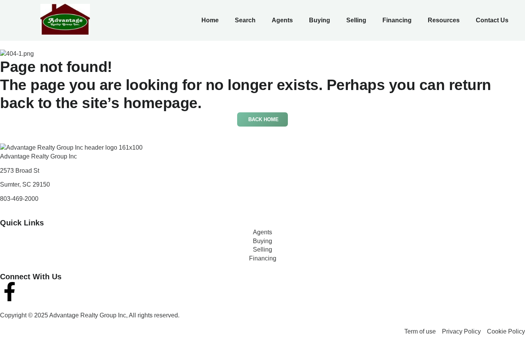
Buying (319, 20)
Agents (282, 20)
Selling (356, 20)
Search (245, 20)
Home (210, 20)
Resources (444, 20)
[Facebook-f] (9, 291)
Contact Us (492, 20)
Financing (397, 20)
